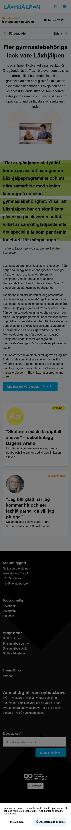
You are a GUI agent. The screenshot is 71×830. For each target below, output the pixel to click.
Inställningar (17, 821)
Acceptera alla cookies (52, 821)
